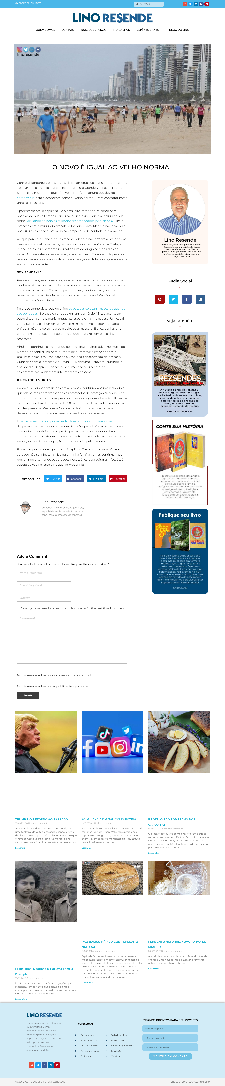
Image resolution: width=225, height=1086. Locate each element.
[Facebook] (201, 4)
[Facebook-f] (44, 1065)
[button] (53, 478)
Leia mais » (21, 848)
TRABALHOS (121, 29)
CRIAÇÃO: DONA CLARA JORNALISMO (190, 1082)
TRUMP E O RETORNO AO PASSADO (41, 819)
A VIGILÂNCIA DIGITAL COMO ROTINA (109, 819)
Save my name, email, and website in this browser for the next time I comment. (73, 608)
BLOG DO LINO (179, 29)
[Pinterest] (206, 4)
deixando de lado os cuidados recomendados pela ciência (70, 221)
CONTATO (68, 29)
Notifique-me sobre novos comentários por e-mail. (54, 675)
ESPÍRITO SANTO (148, 29)
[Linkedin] (196, 4)
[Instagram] (185, 4)
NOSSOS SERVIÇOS (93, 29)
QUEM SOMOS (45, 29)
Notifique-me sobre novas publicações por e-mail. (54, 686)
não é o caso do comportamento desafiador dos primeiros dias (65, 421)
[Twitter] (190, 4)
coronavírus (25, 198)
